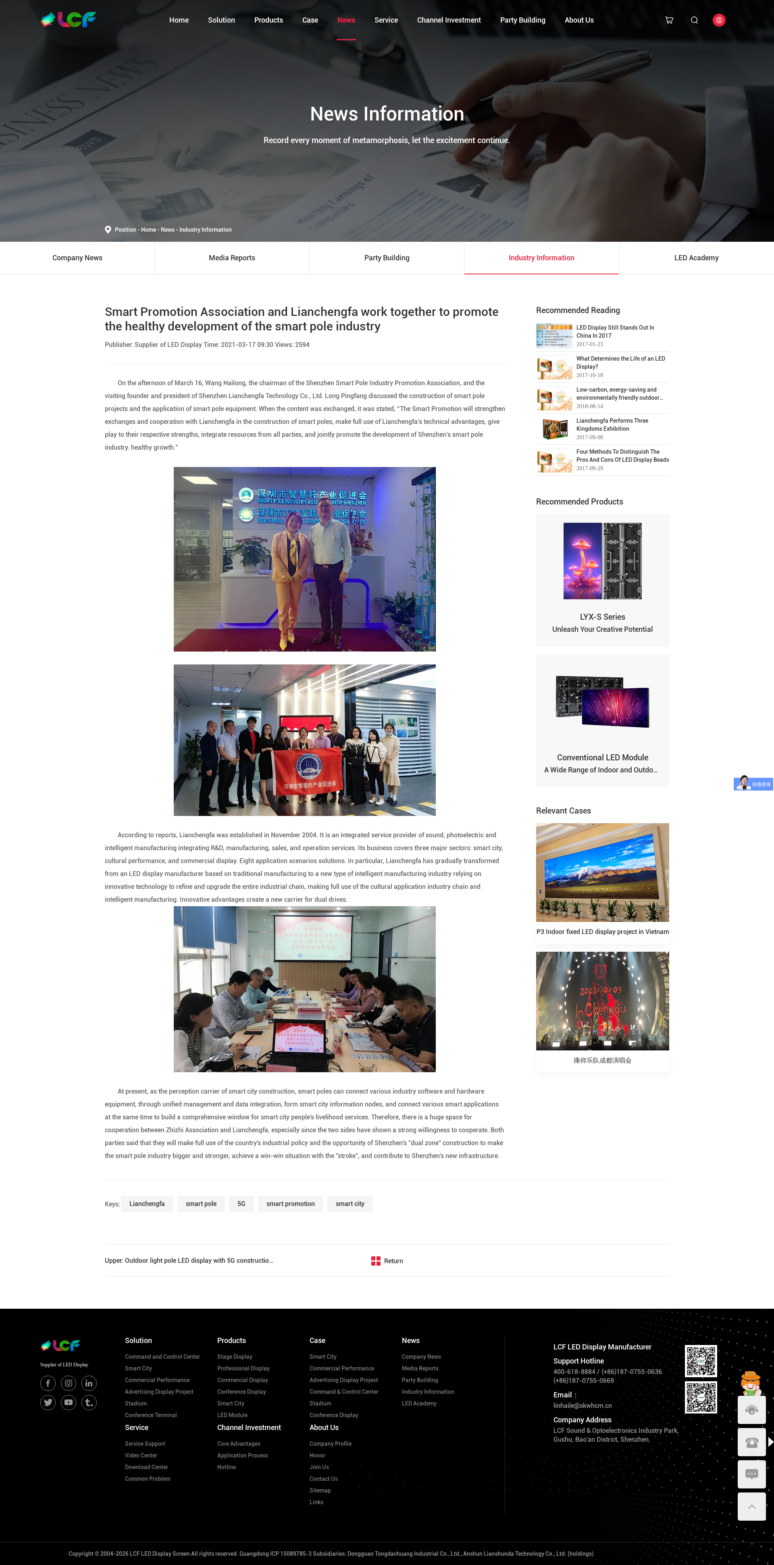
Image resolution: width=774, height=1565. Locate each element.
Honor (317, 1455)
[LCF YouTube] (68, 1402)
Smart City (138, 1368)
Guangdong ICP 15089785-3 (275, 1553)
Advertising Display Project (159, 1392)
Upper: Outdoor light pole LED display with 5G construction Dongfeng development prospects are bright (189, 1260)
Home (179, 20)
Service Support (145, 1443)
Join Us (319, 1467)
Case (310, 20)
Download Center (146, 1467)
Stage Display (234, 1356)
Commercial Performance (157, 1380)
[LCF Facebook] (48, 1383)
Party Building (522, 20)
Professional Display (243, 1368)
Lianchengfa (147, 1204)
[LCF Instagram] (68, 1383)
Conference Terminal (151, 1415)
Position (127, 229)
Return (393, 1261)
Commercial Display (242, 1380)
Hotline (226, 1467)
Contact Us (324, 1479)
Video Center (141, 1455)
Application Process (242, 1455)
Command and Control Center (162, 1356)
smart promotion (290, 1204)
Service (386, 20)
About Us (579, 20)
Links (316, 1502)
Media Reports (420, 1368)
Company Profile (331, 1443)
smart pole (201, 1204)
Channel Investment (449, 20)
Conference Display (241, 1392)
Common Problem (148, 1479)
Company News (421, 1356)
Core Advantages (238, 1443)
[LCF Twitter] (48, 1402)
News (346, 20)
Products (268, 20)
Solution (221, 20)
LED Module (232, 1415)
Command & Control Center (344, 1392)
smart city (350, 1204)
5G (241, 1204)
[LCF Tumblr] (89, 1402)
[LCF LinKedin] (89, 1383)
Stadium (136, 1403)
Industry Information (205, 229)
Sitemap (320, 1490)
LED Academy (419, 1403)
